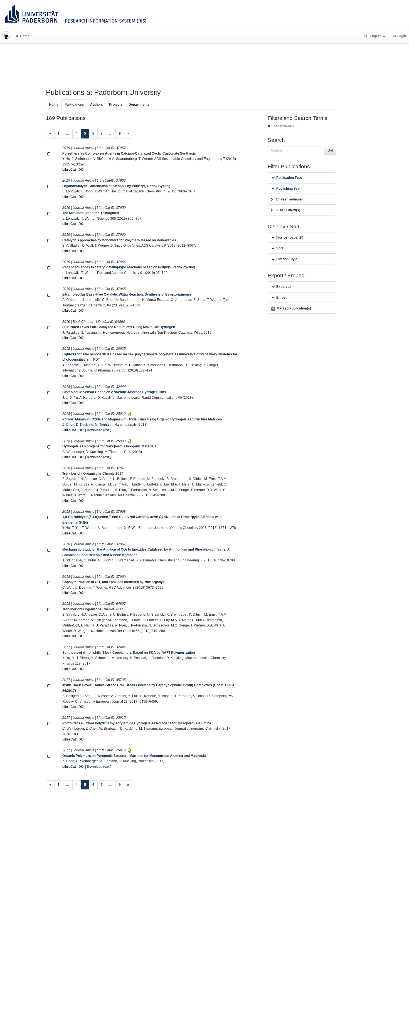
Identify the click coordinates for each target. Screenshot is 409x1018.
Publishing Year (288, 188)
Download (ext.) (99, 430)
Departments (139, 104)
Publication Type (289, 178)
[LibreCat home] (6, 36)
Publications (74, 104)
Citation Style (286, 259)
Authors (96, 104)
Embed (281, 297)
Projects (115, 104)
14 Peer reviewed (289, 199)
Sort (279, 248)
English (375, 36)
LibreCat (69, 170)
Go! (330, 150)
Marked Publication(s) (291, 308)
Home (24, 36)
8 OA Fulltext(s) (288, 210)
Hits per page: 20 (289, 237)
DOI (81, 170)
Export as (284, 287)
